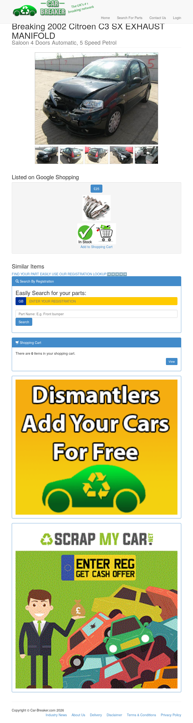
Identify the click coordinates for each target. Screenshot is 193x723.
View (172, 361)
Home (105, 17)
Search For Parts (129, 17)
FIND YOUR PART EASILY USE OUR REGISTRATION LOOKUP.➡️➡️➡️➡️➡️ (69, 274)
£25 (96, 188)
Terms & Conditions (141, 714)
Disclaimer (114, 714)
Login (177, 17)
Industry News (56, 714)
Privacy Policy (171, 714)
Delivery (96, 714)
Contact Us (157, 17)
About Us (78, 714)
